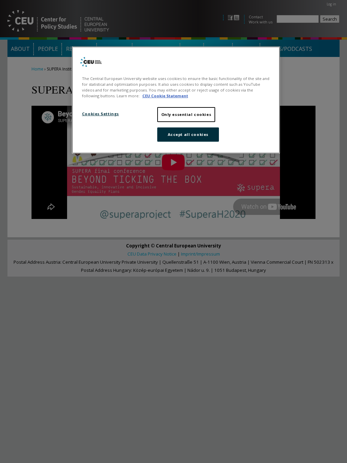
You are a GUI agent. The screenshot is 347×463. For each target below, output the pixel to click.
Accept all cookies (188, 134)
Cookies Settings (100, 113)
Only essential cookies (186, 114)
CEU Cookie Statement (165, 95)
